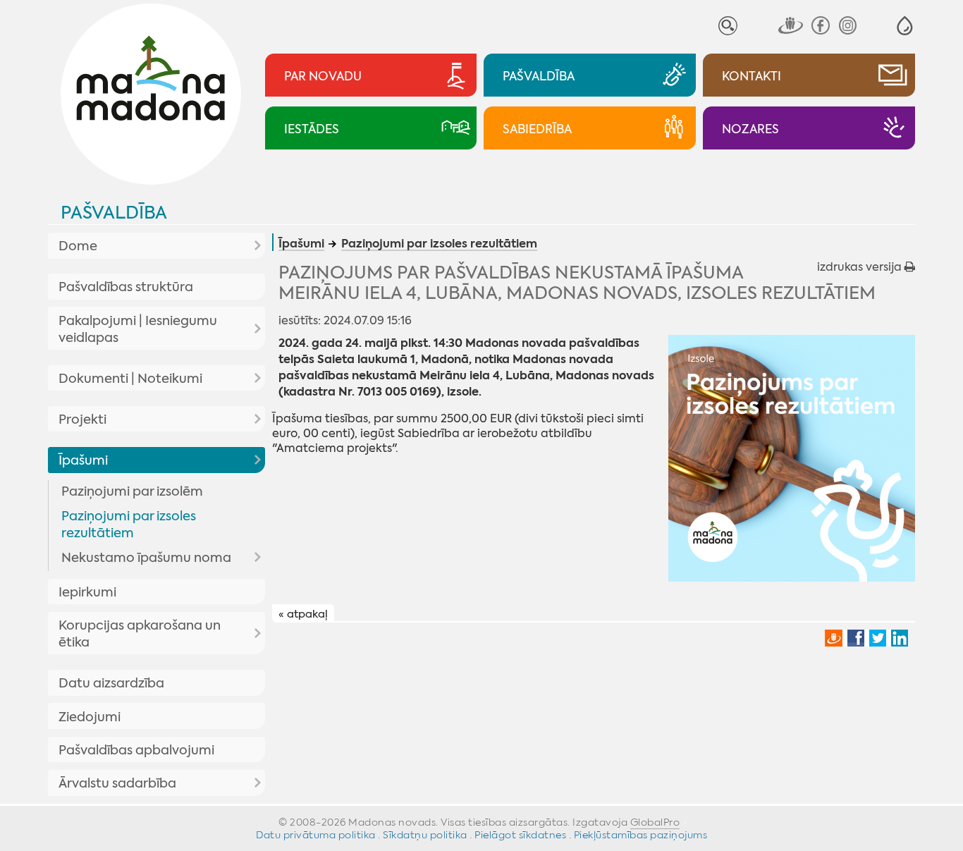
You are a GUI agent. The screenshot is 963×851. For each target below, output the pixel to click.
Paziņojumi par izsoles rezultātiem (128, 524)
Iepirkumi (87, 592)
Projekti (82, 419)
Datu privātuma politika (316, 834)
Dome (78, 246)
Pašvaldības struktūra (126, 286)
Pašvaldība (114, 212)
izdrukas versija (860, 266)
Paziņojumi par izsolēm (132, 491)
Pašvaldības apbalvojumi (136, 750)
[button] (905, 26)
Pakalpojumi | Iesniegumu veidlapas (138, 329)
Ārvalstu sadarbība (117, 783)
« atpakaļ (303, 614)
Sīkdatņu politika (425, 834)
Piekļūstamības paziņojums (641, 834)
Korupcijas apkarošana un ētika (140, 634)
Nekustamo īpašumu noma (146, 557)
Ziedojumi (90, 717)
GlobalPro (655, 822)
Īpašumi (83, 460)
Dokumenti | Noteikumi (130, 378)
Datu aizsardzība (111, 683)
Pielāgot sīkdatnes (520, 834)
